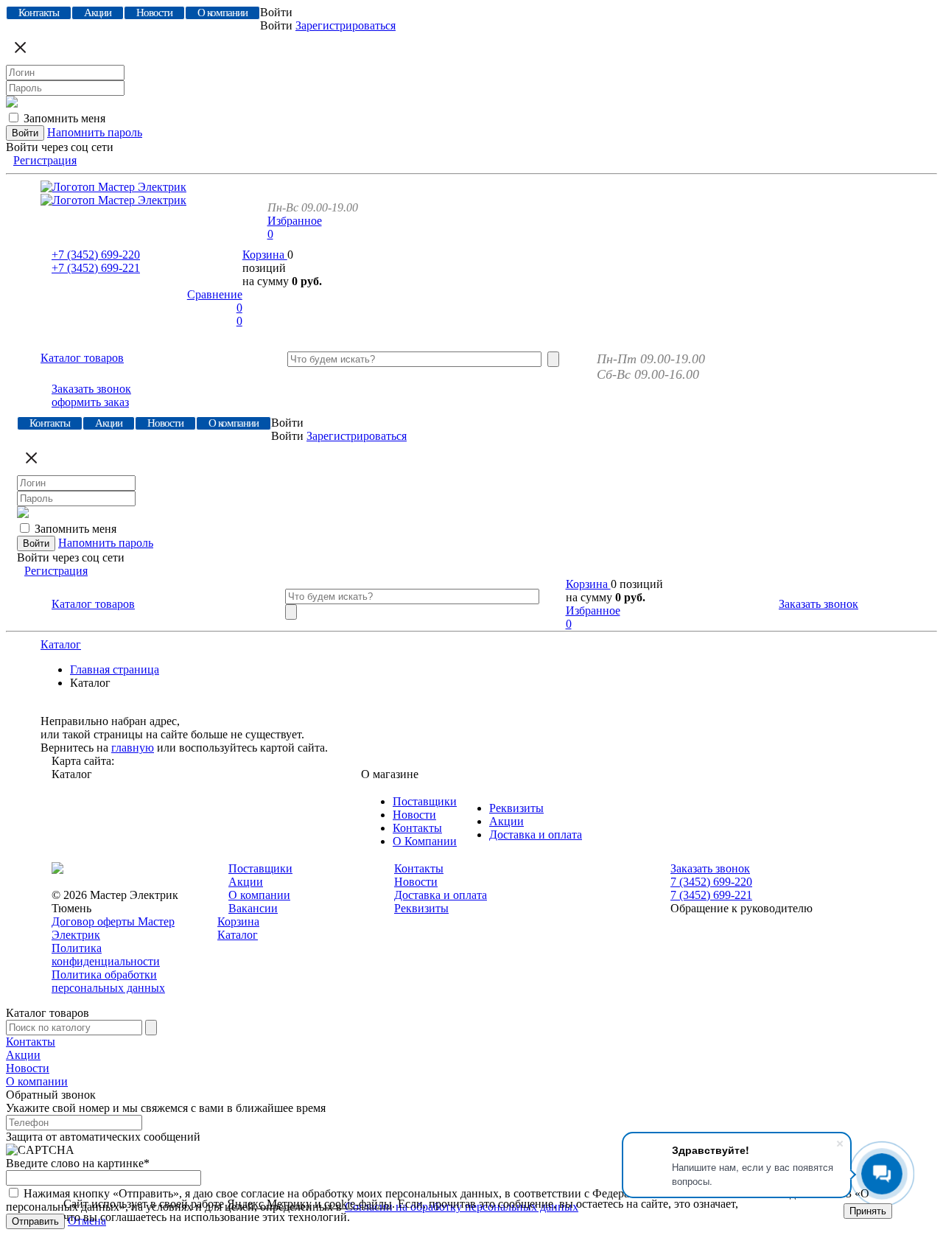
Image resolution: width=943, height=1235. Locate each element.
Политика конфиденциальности (106, 955)
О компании (259, 895)
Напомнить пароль (94, 132)
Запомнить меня (64, 118)
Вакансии (253, 908)
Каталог (61, 644)
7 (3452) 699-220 (711, 881)
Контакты (417, 828)
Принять (867, 1211)
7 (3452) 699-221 (711, 895)
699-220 (96, 254)
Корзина (264, 254)
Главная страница (114, 669)
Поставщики (425, 801)
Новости (414, 814)
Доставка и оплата (535, 834)
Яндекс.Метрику (269, 1203)
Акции (506, 821)
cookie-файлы (358, 1203)
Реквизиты (516, 808)
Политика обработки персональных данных (108, 981)
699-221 (96, 268)
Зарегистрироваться (345, 25)
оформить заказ (90, 402)
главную (132, 747)
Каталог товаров (82, 357)
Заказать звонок (91, 388)
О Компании (425, 841)
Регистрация (45, 160)
